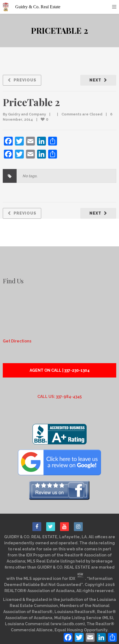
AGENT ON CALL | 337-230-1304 (60, 370)
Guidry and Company (27, 114)
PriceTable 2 (31, 102)
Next (95, 80)
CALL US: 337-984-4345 (59, 396)
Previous (25, 80)
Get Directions (17, 341)
